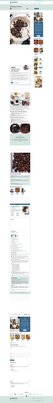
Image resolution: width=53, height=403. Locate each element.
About (36, 398)
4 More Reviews (20, 143)
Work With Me (33, 398)
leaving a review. (26, 275)
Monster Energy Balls (17, 193)
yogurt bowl (13, 113)
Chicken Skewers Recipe (40, 60)
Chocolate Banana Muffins (22, 194)
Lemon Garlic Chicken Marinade (40, 73)
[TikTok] (41, 0)
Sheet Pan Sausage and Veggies (36, 54)
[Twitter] (40, 0)
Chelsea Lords (14, 8)
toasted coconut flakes (16, 249)
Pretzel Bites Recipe (28, 340)
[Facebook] (37, 0)
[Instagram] (35, 0)
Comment (11, 347)
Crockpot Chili (36, 45)
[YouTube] (38, 0)
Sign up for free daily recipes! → (13, 0)
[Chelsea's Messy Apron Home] (14, 2)
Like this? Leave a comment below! (21, 292)
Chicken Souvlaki (40, 64)
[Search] (42, 3)
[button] (26, 8)
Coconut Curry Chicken (41, 53)
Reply (29, 364)
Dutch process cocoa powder (17, 247)
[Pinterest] (36, 0)
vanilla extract (16, 248)
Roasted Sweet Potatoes (41, 46)
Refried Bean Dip (17, 340)
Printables (42, 398)
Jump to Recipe (36, 8)
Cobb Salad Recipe (40, 68)
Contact (39, 398)
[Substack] (42, 0)
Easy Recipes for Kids (12, 340)
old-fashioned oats (16, 238)
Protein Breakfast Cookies (12, 194)
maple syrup (15, 245)
